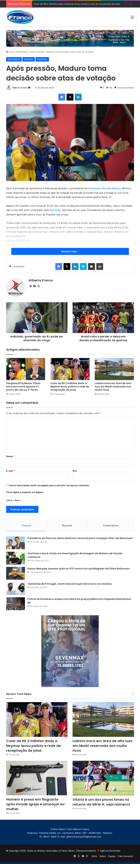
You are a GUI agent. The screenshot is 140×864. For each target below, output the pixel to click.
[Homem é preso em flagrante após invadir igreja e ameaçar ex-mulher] (37, 778)
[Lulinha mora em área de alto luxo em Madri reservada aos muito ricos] (114, 369)
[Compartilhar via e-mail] (91, 266)
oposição (55, 210)
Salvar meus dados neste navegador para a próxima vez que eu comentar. (49, 485)
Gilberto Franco (20, 87)
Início (11, 51)
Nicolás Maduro (111, 188)
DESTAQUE (22, 51)
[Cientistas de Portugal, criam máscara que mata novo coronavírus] (15, 588)
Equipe (112, 856)
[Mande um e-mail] (29, 87)
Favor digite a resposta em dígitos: (25, 492)
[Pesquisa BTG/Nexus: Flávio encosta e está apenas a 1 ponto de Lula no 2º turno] (25, 369)
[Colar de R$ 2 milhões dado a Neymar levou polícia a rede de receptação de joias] (70, 369)
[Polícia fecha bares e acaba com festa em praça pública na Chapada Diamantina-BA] (15, 603)
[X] (70, 97)
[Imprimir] (99, 266)
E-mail (10, 470)
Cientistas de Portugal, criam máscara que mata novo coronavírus (69, 584)
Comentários (110, 525)
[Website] (31, 286)
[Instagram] (39, 286)
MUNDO (28, 59)
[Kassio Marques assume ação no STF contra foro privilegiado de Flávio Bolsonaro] (15, 573)
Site (75, 470)
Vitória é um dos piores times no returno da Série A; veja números (101, 802)
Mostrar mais (69, 251)
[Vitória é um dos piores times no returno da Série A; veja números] (103, 778)
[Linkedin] (78, 97)
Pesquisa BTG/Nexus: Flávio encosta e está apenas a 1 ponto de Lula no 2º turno (23, 386)
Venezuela (94, 188)
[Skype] (83, 266)
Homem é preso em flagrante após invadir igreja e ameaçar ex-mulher (36, 804)
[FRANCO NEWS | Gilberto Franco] (22, 17)
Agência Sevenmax (110, 850)
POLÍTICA (42, 59)
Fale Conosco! (125, 856)
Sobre (103, 856)
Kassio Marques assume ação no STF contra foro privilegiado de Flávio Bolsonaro (78, 568)
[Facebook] (61, 97)
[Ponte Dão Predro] (70, 38)
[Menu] (132, 18)
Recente (67, 525)
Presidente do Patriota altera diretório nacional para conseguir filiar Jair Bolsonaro (80, 538)
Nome (10, 456)
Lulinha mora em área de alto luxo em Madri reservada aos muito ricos (71, 4)
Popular (26, 525)
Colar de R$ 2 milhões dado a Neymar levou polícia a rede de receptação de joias (69, 386)
